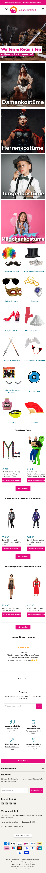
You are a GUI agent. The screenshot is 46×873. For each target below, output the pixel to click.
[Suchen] (39, 706)
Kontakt (7, 860)
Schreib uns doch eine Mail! (12, 748)
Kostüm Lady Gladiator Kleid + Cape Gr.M (10, 609)
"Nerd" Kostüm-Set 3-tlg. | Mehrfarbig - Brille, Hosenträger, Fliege (11, 474)
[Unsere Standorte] (33, 744)
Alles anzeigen (23, 488)
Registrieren (36, 790)
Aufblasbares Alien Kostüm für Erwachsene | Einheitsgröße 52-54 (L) (36, 474)
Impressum (15, 860)
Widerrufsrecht (16, 864)
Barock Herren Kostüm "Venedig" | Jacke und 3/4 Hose (36, 542)
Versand (26, 864)
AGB (33, 864)
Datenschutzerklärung (18, 862)
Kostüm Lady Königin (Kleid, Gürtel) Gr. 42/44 (36, 609)
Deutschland (22, 835)
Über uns (6, 862)
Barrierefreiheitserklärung (30, 860)
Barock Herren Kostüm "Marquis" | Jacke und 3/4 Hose (11, 542)
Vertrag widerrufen (34, 862)
